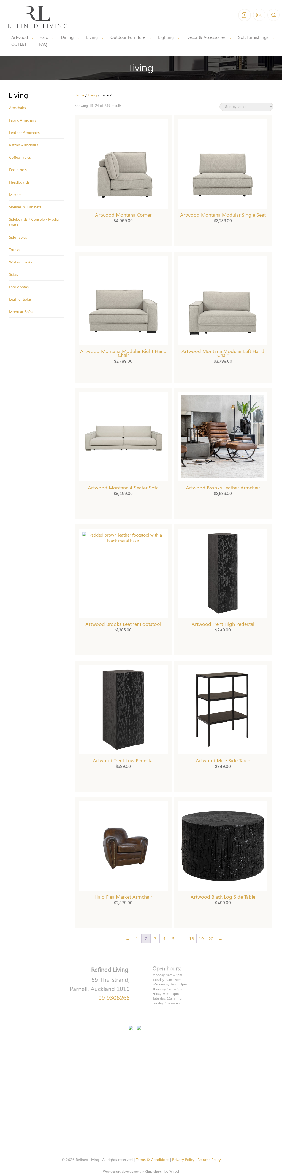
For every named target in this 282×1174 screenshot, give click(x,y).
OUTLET (18, 44)
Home (79, 95)
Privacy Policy (183, 1159)
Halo (43, 37)
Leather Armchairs (24, 132)
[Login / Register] (244, 15)
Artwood (19, 37)
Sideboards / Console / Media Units (34, 221)
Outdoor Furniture (127, 37)
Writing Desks (20, 262)
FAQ (43, 44)
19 (201, 938)
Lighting (166, 37)
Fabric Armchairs (23, 120)
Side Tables (18, 237)
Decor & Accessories (206, 37)
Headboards (19, 182)
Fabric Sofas (19, 286)
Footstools (18, 169)
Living (92, 37)
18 (191, 938)
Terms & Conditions (152, 1159)
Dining (67, 37)
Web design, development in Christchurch (133, 1171)
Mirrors (15, 194)
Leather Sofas (20, 299)
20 (210, 938)
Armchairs (17, 107)
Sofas (13, 274)
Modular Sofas (21, 311)
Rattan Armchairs (23, 144)
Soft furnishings (253, 37)
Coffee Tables (20, 157)
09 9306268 (114, 997)
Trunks (14, 249)
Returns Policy (209, 1159)
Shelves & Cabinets (25, 206)
